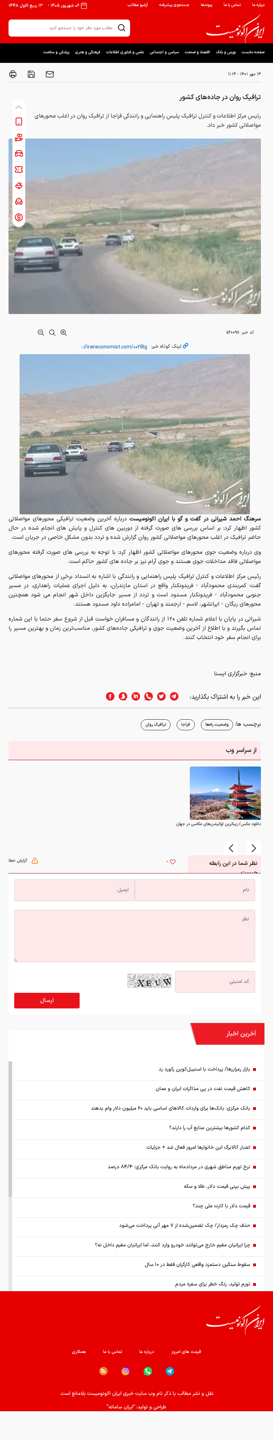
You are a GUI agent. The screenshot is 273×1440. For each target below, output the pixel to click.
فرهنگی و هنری (87, 52)
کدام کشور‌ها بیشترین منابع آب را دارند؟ (209, 1128)
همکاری (79, 1352)
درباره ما (258, 5)
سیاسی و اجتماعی (164, 52)
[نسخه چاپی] (13, 74)
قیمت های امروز (186, 1352)
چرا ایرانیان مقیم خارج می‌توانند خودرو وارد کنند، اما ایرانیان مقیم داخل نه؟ (172, 1245)
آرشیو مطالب (137, 5)
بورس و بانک (226, 52)
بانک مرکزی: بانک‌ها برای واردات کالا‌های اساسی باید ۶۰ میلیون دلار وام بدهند (170, 1108)
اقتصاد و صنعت (197, 52)
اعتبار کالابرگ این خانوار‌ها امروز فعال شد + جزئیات (198, 1147)
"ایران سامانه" (121, 1407)
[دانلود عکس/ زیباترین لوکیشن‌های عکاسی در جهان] (225, 792)
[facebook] (108, 697)
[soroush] (120, 697)
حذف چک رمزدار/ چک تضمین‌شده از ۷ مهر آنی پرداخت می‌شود (184, 1225)
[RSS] (103, 1371)
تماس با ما (232, 5)
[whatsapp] (146, 697)
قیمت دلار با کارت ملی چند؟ (221, 1206)
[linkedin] (133, 697)
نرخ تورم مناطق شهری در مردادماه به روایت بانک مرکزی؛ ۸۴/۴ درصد (179, 1167)
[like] (173, 862)
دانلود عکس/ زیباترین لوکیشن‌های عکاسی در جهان (218, 824)
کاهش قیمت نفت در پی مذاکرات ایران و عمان (203, 1089)
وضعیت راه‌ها (217, 724)
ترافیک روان (155, 724)
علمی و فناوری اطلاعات (125, 52)
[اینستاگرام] (125, 1371)
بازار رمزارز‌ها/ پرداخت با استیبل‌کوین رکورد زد (204, 1069)
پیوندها (206, 5)
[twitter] (159, 697)
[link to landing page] (235, 28)
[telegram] (178, 697)
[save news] (30, 74)
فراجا (185, 724)
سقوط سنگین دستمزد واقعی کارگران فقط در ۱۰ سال (197, 1264)
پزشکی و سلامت (56, 52)
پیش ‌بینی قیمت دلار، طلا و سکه (217, 1186)
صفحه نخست (252, 52)
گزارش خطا (18, 860)
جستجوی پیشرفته (174, 5)
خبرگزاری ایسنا (230, 674)
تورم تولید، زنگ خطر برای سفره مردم (212, 1284)
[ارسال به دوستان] (49, 74)
